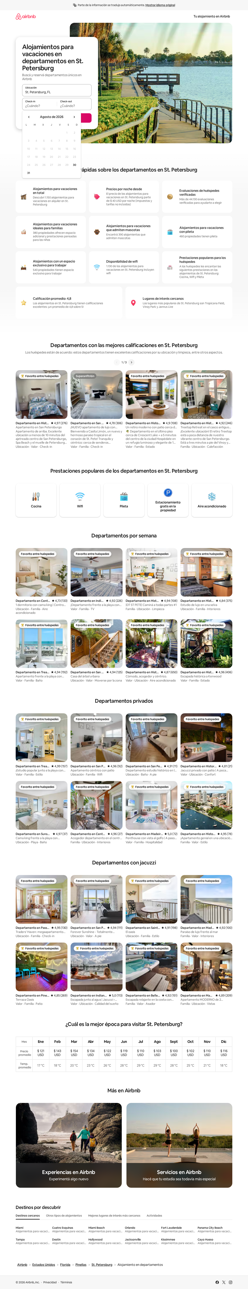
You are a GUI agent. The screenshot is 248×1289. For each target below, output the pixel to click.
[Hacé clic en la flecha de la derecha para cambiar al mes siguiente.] (74, 117)
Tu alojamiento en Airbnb (211, 16)
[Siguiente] (131, 362)
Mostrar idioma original (160, 5)
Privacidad (50, 1282)
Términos (66, 1282)
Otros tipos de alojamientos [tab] (64, 1215)
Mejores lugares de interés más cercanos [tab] (114, 1215)
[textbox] (39, 105)
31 (28, 173)
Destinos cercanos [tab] (28, 1215)
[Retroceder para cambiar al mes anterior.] (29, 117)
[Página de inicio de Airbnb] (26, 16)
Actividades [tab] (154, 1215)
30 (74, 165)
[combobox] (56, 92)
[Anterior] (117, 362)
